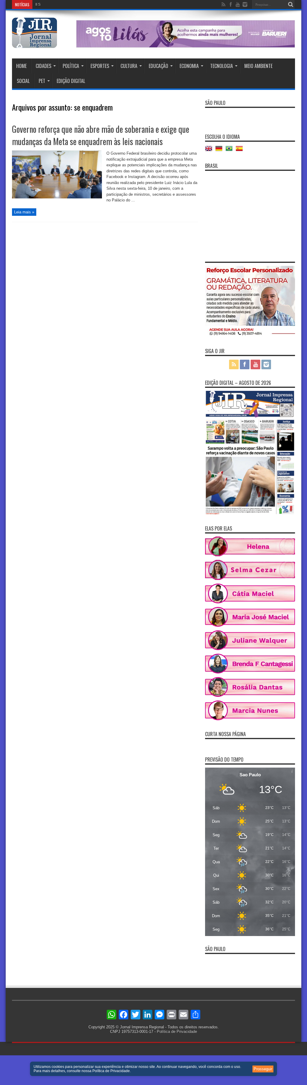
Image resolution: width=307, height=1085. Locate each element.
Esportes (100, 66)
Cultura (129, 66)
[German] (220, 150)
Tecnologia (221, 66)
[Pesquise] (290, 4)
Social (23, 81)
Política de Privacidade (177, 1031)
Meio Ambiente (258, 66)
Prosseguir (263, 1069)
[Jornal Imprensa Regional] (34, 43)
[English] (210, 150)
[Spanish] (241, 150)
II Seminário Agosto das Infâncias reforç (67, 4)
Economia (189, 66)
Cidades (43, 66)
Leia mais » (24, 212)
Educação (158, 66)
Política (71, 66)
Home (21, 66)
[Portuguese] (230, 150)
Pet (42, 81)
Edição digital (71, 81)
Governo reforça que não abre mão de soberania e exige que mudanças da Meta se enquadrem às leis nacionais (100, 135)
